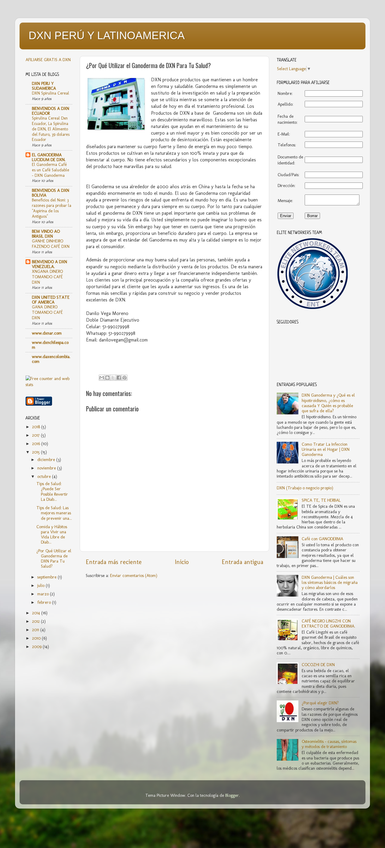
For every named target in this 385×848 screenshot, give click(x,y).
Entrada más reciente (114, 562)
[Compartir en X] (113, 378)
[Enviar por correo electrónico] (102, 378)
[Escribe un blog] (107, 378)
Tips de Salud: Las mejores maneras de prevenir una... (54, 513)
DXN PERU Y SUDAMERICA (44, 86)
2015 (36, 452)
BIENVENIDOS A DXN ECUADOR (50, 111)
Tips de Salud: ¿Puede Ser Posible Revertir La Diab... (52, 491)
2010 (37, 638)
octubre (44, 476)
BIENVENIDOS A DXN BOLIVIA (50, 193)
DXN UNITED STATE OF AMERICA (50, 300)
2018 (36, 426)
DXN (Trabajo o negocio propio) (305, 488)
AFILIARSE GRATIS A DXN (48, 59)
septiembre (47, 577)
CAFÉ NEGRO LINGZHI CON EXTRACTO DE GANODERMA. (328, 623)
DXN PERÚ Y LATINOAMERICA (107, 35)
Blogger (232, 795)
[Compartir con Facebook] (119, 378)
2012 (36, 621)
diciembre (46, 459)
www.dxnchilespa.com (50, 345)
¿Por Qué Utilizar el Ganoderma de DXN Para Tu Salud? (53, 558)
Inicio (182, 562)
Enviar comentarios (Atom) (133, 575)
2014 (36, 613)
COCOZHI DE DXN (318, 664)
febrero (44, 602)
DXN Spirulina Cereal (50, 93)
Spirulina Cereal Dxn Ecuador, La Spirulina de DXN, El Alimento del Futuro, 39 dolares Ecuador (50, 129)
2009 (37, 646)
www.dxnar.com (47, 333)
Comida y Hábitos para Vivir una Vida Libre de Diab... (51, 534)
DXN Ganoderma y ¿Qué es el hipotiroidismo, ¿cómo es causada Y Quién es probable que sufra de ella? (328, 402)
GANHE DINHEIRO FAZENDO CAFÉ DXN (50, 243)
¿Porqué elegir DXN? (320, 703)
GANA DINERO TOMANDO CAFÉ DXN (47, 312)
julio (41, 585)
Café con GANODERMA (322, 538)
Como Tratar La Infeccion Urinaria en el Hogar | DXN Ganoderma (326, 449)
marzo (43, 594)
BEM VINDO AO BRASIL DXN (46, 234)
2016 (36, 443)
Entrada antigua (242, 562)
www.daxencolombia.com (51, 359)
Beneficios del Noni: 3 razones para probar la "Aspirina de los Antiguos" (51, 208)
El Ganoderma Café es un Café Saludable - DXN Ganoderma (50, 170)
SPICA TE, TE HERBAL (321, 500)
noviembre (47, 468)
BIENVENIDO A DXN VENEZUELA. (49, 264)
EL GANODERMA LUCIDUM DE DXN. (49, 157)
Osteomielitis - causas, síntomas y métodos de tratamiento (329, 744)
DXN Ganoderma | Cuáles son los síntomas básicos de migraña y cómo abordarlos (330, 583)
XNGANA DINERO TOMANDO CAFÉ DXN (47, 277)
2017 (36, 435)
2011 (36, 629)
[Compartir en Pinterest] (125, 378)
